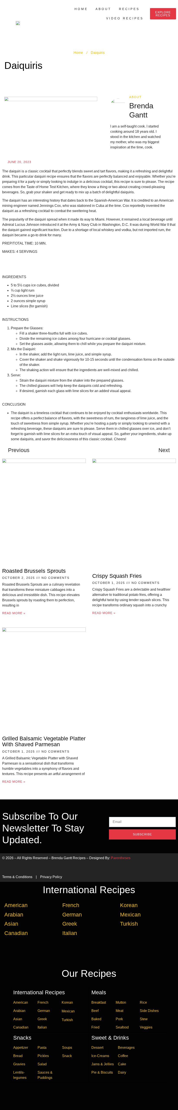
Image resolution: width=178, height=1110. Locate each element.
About (103, 9)
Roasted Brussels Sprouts (34, 571)
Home (81, 9)
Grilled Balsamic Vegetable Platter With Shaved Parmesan (44, 741)
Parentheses (120, 858)
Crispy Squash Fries (117, 576)
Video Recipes (124, 18)
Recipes (129, 9)
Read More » (13, 613)
